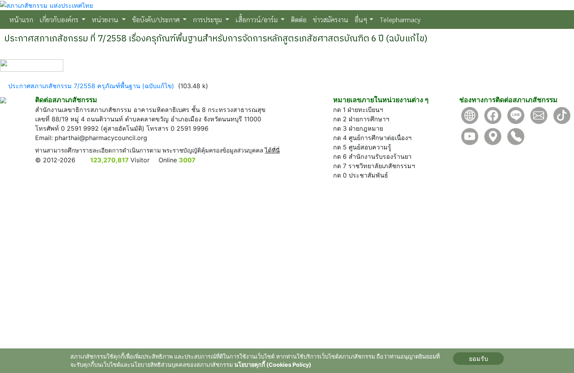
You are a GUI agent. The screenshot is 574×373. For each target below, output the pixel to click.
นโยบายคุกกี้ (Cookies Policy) (272, 364)
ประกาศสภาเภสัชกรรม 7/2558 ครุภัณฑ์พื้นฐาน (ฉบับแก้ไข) (91, 86)
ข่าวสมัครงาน (330, 19)
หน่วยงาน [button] (106, 19)
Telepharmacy (400, 19)
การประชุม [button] (208, 19)
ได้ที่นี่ (272, 150)
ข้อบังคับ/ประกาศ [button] (156, 19)
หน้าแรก (22, 19)
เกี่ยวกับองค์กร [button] (59, 19)
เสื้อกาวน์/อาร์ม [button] (257, 19)
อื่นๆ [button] (361, 19)
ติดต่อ (299, 19)
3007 (187, 160)
